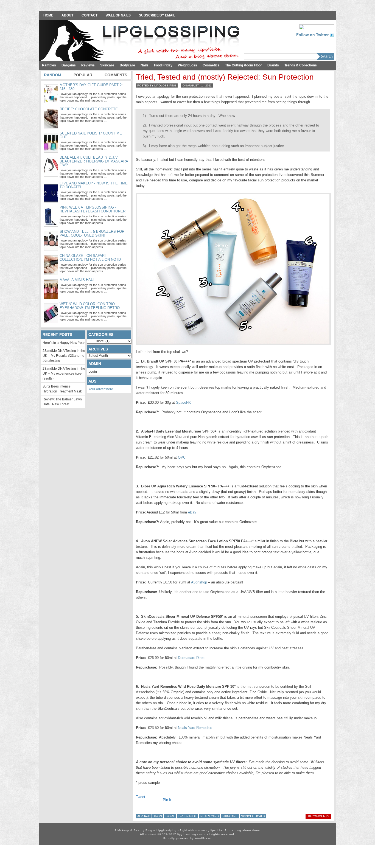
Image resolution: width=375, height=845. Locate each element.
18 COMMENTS (318, 816)
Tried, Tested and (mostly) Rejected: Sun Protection (225, 77)
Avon (158, 816)
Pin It (167, 800)
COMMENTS (116, 75)
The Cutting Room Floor (243, 65)
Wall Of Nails (118, 15)
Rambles (49, 65)
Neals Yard (209, 816)
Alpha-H (143, 816)
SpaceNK (183, 402)
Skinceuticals (253, 816)
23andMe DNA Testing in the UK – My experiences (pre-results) (64, 373)
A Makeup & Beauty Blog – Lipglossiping (140, 41)
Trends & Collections (300, 65)
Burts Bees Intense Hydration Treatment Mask (62, 388)
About (67, 15)
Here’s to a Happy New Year (64, 343)
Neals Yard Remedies (195, 728)
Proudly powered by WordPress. (187, 838)
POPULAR (83, 75)
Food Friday (163, 65)
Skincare (107, 65)
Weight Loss (187, 65)
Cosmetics (211, 65)
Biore (170, 816)
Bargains (68, 65)
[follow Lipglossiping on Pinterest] (316, 27)
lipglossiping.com (190, 834)
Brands (273, 65)
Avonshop (199, 582)
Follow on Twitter (313, 34)
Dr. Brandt (187, 816)
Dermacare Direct (192, 658)
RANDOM (52, 75)
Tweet (140, 797)
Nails (145, 65)
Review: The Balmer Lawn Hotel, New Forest (62, 401)
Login (92, 372)
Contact (89, 15)
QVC (182, 457)
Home (48, 15)
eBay (192, 512)
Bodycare (127, 65)
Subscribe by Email (157, 15)
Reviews (88, 65)
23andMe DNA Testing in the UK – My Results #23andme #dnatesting (64, 356)
